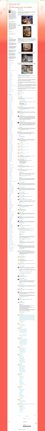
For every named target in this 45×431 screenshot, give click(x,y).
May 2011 (10, 154)
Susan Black (10, 87)
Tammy (20, 288)
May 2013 (10, 130)
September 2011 (10, 150)
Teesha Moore (10, 88)
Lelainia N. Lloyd (21, 198)
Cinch (9, 182)
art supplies (10, 171)
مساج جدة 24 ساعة (21, 409)
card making (10, 180)
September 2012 (10, 138)
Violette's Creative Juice (11, 90)
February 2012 (10, 145)
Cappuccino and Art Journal (11, 63)
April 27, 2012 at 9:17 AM (22, 141)
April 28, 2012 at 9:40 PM (22, 243)
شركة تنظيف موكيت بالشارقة (22, 366)
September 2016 (10, 100)
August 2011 (10, 151)
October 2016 (10, 99)
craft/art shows (10, 187)
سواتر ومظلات (20, 381)
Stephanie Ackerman (11, 86)
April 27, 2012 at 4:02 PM (22, 194)
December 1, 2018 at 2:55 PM (22, 397)
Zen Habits (10, 92)
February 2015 (10, 110)
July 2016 (10, 102)
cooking (9, 185)
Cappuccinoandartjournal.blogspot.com (23, 250)
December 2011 (10, 147)
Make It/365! (13, 7)
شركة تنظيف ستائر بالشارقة (22, 367)
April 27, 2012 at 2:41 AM (22, 120)
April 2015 (10, 108)
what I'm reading (10, 246)
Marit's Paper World (11, 79)
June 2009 (10, 159)
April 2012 (10, 143)
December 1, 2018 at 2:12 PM (22, 384)
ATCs (9, 173)
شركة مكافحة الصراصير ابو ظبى (22, 349)
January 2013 (10, 134)
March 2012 (10, 144)
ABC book (10, 166)
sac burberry (31, 317)
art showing (10, 170)
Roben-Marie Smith (11, 83)
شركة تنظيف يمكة (21, 355)
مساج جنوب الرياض (21, 407)
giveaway (20, 94)
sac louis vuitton (28, 317)
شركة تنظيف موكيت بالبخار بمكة (22, 361)
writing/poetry (10, 251)
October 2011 (10, 149)
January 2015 (10, 111)
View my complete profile (11, 19)
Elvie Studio (10, 68)
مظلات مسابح (20, 392)
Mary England (10, 80)
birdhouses (10, 174)
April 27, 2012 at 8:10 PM (22, 214)
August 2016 (10, 101)
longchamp (20, 315)
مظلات (20, 375)
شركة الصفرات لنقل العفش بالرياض (22, 342)
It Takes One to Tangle (11, 38)
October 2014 (10, 113)
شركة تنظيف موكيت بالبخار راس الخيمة (23, 328)
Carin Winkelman (21, 121)
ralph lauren (32, 315)
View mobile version (27, 416)
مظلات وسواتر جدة (21, 382)
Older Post (35, 415)
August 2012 (10, 139)
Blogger (25, 429)
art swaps (10, 172)
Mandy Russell (10, 78)
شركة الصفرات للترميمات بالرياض (22, 341)
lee (19, 298)
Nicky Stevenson (21, 278)
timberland (30, 319)
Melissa (20, 97)
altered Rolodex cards (11, 167)
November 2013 (10, 124)
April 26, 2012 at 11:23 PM (22, 109)
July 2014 (10, 116)
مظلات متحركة (20, 390)
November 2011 (10, 148)
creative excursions (11, 188)
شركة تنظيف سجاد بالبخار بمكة (22, 359)
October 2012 (10, 137)
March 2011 (10, 156)
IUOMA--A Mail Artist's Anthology (12, 70)
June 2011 (10, 153)
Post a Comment (20, 412)
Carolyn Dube (10, 64)
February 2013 (10, 133)
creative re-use (10, 189)
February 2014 (10, 121)
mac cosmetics (32, 319)
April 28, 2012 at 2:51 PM (22, 226)
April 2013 (10, 131)
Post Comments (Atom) (28, 418)
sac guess (34, 317)
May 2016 (10, 104)
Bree (19, 131)
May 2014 (10, 118)
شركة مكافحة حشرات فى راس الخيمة (23, 334)
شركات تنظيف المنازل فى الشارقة (22, 370)
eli (19, 204)
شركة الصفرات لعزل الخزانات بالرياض (23, 340)
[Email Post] (22, 93)
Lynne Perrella (10, 77)
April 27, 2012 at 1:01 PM (22, 144)
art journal (10, 168)
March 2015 (10, 109)
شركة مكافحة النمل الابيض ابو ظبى (22, 351)
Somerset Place (10, 84)
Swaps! (24, 7)
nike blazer (22, 320)
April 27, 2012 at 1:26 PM (22, 167)
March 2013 (10, 132)
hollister (33, 318)
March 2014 (10, 120)
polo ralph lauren (22, 318)
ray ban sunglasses (24, 317)
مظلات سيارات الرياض (21, 377)
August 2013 (10, 127)
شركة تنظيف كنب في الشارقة (22, 365)
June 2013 (10, 129)
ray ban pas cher (30, 318)
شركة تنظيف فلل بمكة (21, 358)
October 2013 (10, 125)
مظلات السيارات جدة (21, 396)
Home (9, 7)
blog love (9, 175)
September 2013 (10, 126)
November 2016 (10, 98)
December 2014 (10, 112)
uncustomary (20, 212)
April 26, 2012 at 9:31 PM (22, 105)
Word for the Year (10, 249)
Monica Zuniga (10, 81)
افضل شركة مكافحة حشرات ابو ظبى (23, 347)
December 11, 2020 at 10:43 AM (22, 401)
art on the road (10, 169)
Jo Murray (20, 115)
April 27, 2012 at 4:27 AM (22, 130)
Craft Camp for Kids (11, 186)
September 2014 (10, 114)
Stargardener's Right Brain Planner (12, 85)
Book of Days (10, 178)
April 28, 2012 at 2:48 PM (22, 223)
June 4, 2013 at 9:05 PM (21, 312)
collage (9, 183)
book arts (10, 176)
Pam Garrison (10, 82)
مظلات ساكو (20, 380)
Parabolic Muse (21, 266)
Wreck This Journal (11, 250)
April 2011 (10, 155)
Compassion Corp (10, 184)
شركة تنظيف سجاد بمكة (21, 360)
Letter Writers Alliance (11, 76)
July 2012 (10, 140)
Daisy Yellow (10, 65)
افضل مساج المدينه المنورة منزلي (22, 408)
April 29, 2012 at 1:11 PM (21, 254)
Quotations (22, 7)
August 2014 (10, 115)
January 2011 (10, 158)
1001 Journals (10, 165)
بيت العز (20, 337)
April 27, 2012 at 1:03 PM (22, 157)
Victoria (20, 301)
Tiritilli (20, 220)
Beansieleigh (20, 138)
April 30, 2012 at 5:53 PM (22, 283)
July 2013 (10, 128)
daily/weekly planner (11, 190)
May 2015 (10, 107)
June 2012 (10, 141)
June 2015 (10, 106)
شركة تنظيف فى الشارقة (21, 368)
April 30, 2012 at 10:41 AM (22, 257)
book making (10, 177)
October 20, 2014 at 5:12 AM (22, 321)
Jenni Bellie (10, 72)
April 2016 (10, 105)
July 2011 (10, 152)
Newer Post (19, 415)
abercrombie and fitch (24, 315)
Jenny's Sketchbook (11, 73)
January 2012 (10, 146)
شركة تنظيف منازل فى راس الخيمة (22, 331)
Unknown (20, 106)
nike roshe (23, 319)
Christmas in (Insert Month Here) (12, 181)
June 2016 (10, 103)
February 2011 (10, 157)
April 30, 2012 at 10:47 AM (22, 261)
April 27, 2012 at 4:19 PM (22, 197)
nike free (27, 319)
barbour (20, 320)
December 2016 (10, 97)
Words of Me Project (11, 91)
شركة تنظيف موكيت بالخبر (22, 324)
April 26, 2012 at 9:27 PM (22, 99)
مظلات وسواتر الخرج (21, 394)
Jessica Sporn (10, 74)
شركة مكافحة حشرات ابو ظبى (22, 348)
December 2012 (10, 135)
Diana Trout (10, 67)
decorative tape (10, 191)
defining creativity (10, 192)
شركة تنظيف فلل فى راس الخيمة (22, 332)
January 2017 (10, 96)
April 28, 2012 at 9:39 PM (22, 239)
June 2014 (10, 117)
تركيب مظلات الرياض (21, 389)
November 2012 (10, 136)
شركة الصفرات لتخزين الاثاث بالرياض (23, 343)
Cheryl (20, 244)
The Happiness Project (11, 89)
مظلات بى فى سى (21, 378)
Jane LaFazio (10, 71)
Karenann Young (21, 182)
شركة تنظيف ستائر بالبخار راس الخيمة (23, 330)
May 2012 (10, 142)
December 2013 (10, 123)
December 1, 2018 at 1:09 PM (22, 352)
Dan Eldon (10, 66)
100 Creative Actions (17, 7)
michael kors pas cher (29, 315)
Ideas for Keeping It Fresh (29, 7)
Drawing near (14, 4)
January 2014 (10, 122)
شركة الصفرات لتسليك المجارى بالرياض (23, 339)
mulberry (21, 317)
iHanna (20, 291)
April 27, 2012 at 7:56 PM (22, 207)
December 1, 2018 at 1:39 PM (22, 362)
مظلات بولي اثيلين (21, 379)
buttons (9, 179)
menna (20, 398)
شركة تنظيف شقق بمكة (21, 356)
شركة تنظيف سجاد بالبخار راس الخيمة (23, 329)
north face (25, 319)
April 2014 (10, 119)
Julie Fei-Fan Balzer (11, 75)
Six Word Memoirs (10, 45)
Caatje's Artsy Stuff (11, 62)
